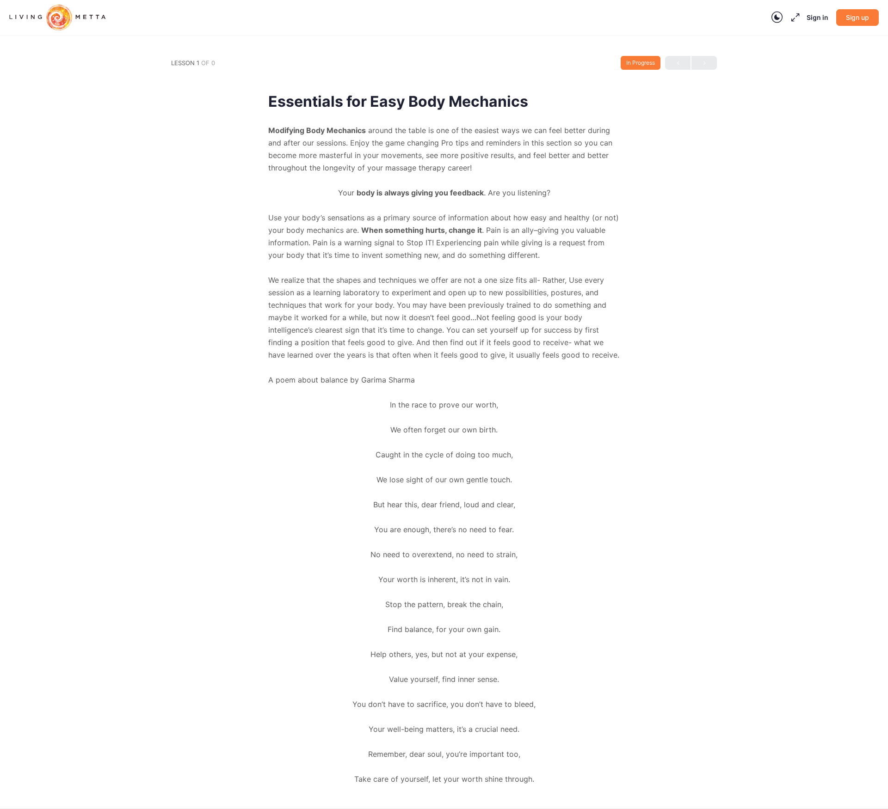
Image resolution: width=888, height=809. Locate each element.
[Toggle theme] (777, 17)
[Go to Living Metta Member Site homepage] (57, 17)
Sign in (817, 17)
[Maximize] (793, 17)
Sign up (857, 17)
